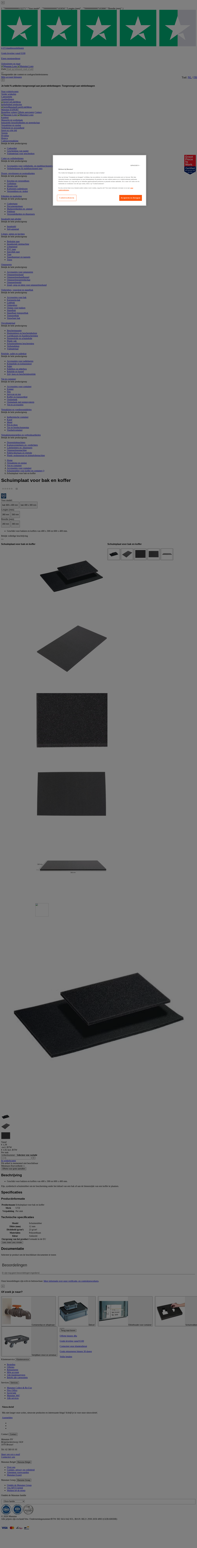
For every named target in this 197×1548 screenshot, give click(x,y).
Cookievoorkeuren (66, 198)
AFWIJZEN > (135, 165)
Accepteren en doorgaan (130, 198)
